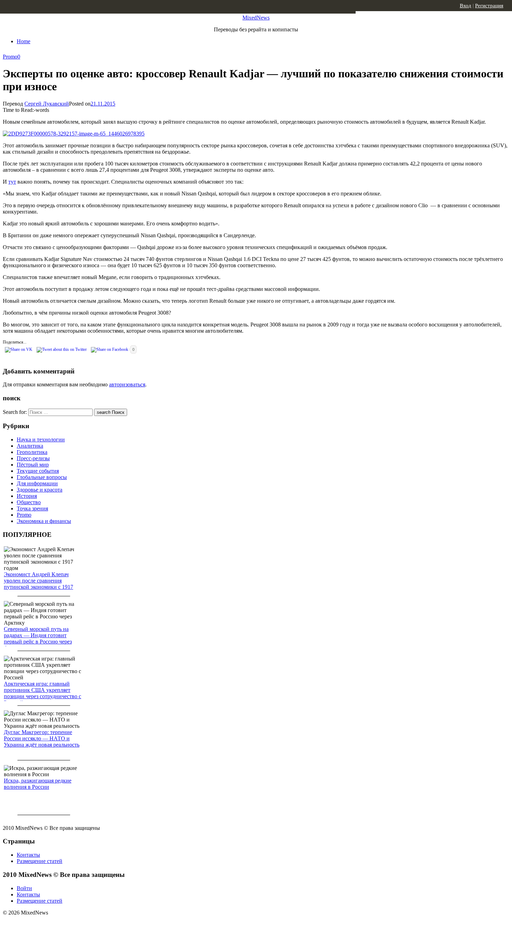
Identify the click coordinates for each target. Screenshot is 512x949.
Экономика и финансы (44, 521)
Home (23, 41)
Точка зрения (32, 508)
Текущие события (38, 471)
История (27, 496)
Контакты (28, 855)
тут (12, 182)
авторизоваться (127, 384)
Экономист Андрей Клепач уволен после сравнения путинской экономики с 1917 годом (38, 583)
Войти (24, 888)
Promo (10, 57)
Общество (29, 502)
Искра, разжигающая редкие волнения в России (37, 784)
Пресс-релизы (33, 458)
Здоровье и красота (39, 490)
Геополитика (32, 452)
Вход (465, 5)
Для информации (37, 483)
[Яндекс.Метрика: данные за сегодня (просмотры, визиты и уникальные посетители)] (57, 925)
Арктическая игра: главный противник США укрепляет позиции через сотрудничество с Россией (42, 693)
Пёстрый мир (33, 465)
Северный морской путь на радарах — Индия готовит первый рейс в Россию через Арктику (38, 638)
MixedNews (256, 18)
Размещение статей (39, 861)
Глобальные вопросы (42, 477)
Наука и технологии (41, 439)
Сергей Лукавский (46, 104)
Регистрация (489, 5)
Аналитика (30, 446)
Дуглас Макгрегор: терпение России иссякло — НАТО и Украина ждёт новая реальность (41, 738)
